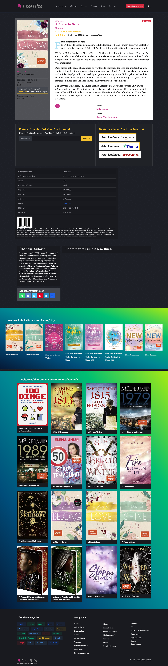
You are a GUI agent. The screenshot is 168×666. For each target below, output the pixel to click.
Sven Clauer (146, 660)
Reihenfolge (79, 627)
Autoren (84, 6)
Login (133, 641)
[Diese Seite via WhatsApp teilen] (22, 295)
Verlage (106, 639)
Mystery (60, 624)
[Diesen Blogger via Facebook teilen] (28, 295)
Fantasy (22, 633)
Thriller (21, 624)
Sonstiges (53, 643)
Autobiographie (44, 638)
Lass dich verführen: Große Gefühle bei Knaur (53, 357)
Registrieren (136, 644)
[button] (149, 6)
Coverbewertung (80, 645)
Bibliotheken (108, 628)
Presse (105, 642)
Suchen (86, 138)
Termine (112, 6)
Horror (31, 624)
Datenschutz (136, 638)
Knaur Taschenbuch (106, 117)
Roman (147, 21)
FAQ (132, 626)
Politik (46, 633)
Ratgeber (49, 629)
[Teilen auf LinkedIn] (46, 295)
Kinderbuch (23, 629)
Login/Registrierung (135, 6)
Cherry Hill (22, 92)
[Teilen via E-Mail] (52, 295)
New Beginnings (112, 355)
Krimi (50, 624)
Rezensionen (79, 638)
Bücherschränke (109, 635)
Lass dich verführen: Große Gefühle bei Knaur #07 (73, 357)
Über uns (134, 623)
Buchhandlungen (110, 631)
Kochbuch (61, 629)
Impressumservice (81, 653)
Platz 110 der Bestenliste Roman (68, 31)
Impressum (135, 634)
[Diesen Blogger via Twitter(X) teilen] (34, 295)
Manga (21, 643)
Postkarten (78, 649)
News (103, 6)
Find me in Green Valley (32, 356)
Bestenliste (60, 6)
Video (76, 634)
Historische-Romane (26, 638)
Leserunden (79, 631)
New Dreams (150, 355)
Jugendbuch (36, 629)
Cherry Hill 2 (68, 203)
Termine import (109, 646)
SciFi (30, 643)
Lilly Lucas (102, 109)
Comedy (58, 638)
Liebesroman (34, 633)
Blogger (94, 6)
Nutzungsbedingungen (140, 630)
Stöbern (73, 6)
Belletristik (41, 643)
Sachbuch (56, 633)
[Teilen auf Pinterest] (40, 295)
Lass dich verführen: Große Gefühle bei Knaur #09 (93, 357)
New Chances (131, 355)
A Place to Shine (12, 354)
